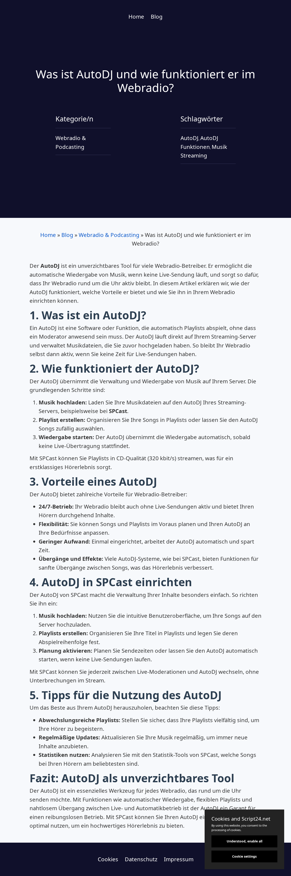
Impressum (178, 859)
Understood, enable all (244, 841)
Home (136, 16)
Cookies (108, 859)
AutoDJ (189, 138)
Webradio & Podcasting (109, 235)
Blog (157, 16)
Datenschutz (141, 859)
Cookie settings (244, 856)
